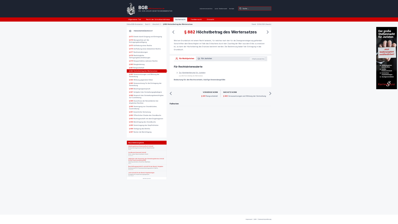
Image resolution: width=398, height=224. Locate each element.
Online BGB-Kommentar (135, 24)
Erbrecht (210, 19)
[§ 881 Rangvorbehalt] (173, 32)
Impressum (249, 219)
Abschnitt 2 (156, 24)
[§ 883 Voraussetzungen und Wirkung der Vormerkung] (268, 32)
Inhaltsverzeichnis (258, 59)
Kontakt (231, 8)
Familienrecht (196, 19)
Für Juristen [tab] (206, 58)
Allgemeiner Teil (134, 19)
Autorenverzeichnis (206, 8)
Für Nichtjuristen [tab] (186, 58)
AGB (255, 219)
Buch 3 (147, 24)
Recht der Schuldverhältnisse (158, 19)
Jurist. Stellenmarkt (221, 8)
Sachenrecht (180, 19)
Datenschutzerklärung (264, 219)
